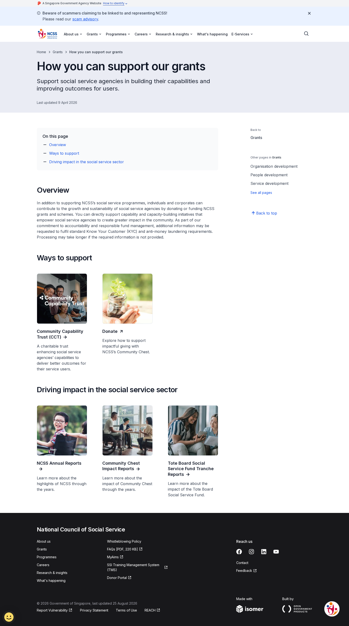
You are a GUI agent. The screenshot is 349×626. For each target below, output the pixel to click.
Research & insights (52, 573)
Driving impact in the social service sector (86, 161)
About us (44, 541)
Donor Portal (117, 578)
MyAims (113, 557)
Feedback (244, 571)
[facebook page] (239, 551)
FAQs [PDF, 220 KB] (122, 549)
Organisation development (273, 166)
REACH (150, 610)
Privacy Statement (94, 610)
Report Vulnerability (52, 610)
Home (41, 52)
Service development (269, 183)
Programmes (47, 557)
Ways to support (64, 153)
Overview (57, 144)
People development (269, 174)
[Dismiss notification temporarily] (309, 13)
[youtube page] (276, 551)
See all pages (261, 193)
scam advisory (85, 19)
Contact (242, 563)
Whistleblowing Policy (124, 541)
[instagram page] (251, 551)
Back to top (266, 213)
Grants (58, 52)
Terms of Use (126, 610)
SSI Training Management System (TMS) (133, 567)
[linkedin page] (264, 551)
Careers (43, 565)
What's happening (212, 34)
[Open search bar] (306, 33)
